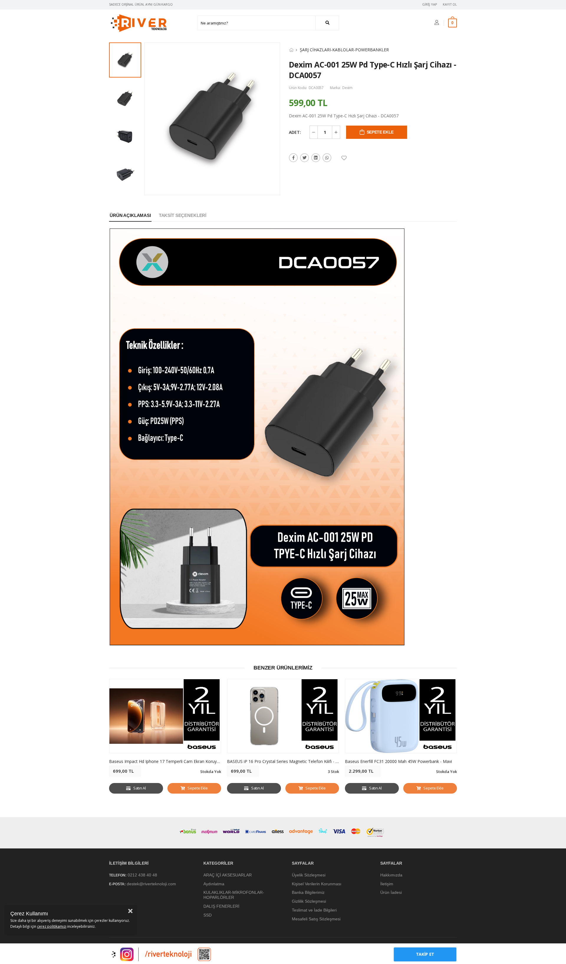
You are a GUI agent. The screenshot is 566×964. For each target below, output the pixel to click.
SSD (207, 915)
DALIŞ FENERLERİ (221, 906)
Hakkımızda (391, 875)
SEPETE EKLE (380, 132)
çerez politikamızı (51, 926)
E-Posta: (117, 884)
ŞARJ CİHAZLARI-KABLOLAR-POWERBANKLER (344, 49)
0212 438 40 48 (142, 875)
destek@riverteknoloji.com (151, 883)
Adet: (295, 132)
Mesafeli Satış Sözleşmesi (316, 919)
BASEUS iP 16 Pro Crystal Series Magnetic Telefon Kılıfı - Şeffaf (287, 761)
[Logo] (138, 23)
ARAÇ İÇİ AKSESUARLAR (227, 875)
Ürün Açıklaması (130, 215)
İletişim (386, 883)
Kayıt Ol (450, 4)
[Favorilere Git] (344, 158)
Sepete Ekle (197, 788)
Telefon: (117, 875)
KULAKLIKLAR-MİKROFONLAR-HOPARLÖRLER (233, 895)
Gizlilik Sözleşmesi (309, 901)
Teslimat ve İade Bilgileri (314, 910)
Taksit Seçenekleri (182, 215)
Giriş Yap (429, 4)
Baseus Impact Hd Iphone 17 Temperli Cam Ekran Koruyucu (166, 761)
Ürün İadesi (391, 892)
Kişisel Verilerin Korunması (316, 883)
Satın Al (139, 788)
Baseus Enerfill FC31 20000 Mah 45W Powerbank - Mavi (398, 761)
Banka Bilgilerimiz (308, 892)
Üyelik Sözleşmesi (308, 875)
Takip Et (425, 954)
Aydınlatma (213, 883)
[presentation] (452, 740)
